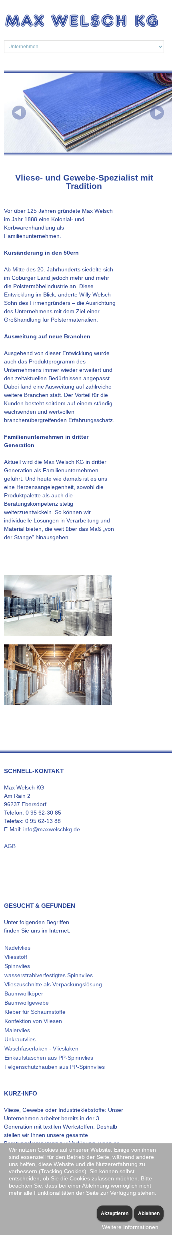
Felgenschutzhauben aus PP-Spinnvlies (54, 1067)
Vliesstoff (15, 957)
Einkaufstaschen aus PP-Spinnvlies (48, 1057)
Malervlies (17, 1030)
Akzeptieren (114, 1213)
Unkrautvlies (20, 1039)
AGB (10, 846)
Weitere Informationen (130, 1227)
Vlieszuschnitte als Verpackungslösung (53, 984)
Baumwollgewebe (26, 1002)
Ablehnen (149, 1213)
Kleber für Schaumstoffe (35, 1012)
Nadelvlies (17, 947)
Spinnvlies (17, 966)
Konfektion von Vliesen (33, 1021)
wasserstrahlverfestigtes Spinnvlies (48, 975)
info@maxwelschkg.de (51, 829)
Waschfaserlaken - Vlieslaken (41, 1048)
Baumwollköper (23, 993)
